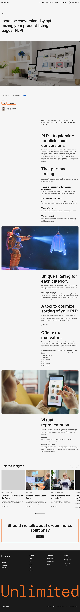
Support (48, 564)
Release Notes (50, 561)
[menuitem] (41, 2)
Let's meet (40, 536)
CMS (31, 567)
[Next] (76, 466)
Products (48, 2)
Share (24, 95)
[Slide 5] (39, 513)
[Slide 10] (44, 513)
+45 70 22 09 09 (67, 563)
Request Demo (73, 2)
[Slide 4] (38, 513)
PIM (4, 103)
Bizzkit (31, 558)
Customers (42, 2)
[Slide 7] (41, 513)
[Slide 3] (37, 513)
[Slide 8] (42, 513)
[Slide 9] (43, 513)
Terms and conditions (73, 606)
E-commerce (11, 103)
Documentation (50, 558)
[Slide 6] (40, 513)
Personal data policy (62, 606)
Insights (57, 2)
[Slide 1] (35, 513)
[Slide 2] (36, 513)
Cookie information (51, 606)
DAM (31, 564)
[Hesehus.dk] (5, 2)
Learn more (45, 324)
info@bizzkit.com (67, 565)
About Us (63, 2)
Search (31, 570)
